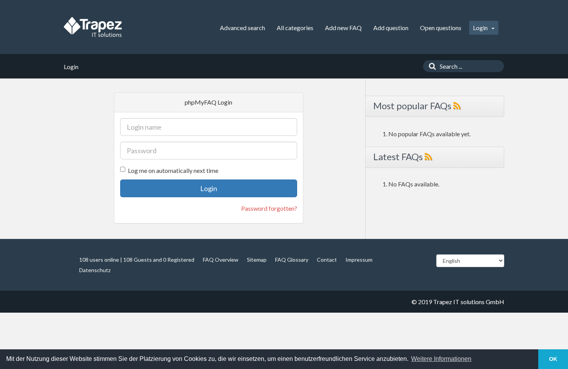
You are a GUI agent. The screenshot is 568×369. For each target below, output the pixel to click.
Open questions (440, 27)
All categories (295, 27)
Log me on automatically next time (173, 170)
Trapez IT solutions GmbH (468, 301)
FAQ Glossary (291, 259)
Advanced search (242, 27)
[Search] (430, 66)
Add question (390, 27)
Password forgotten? (269, 208)
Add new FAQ (343, 27)
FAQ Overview (220, 259)
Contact (327, 259)
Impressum (358, 259)
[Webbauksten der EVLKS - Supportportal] (93, 27)
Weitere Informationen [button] (441, 358)
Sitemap (257, 259)
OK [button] (553, 359)
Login (481, 27)
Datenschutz (95, 270)
